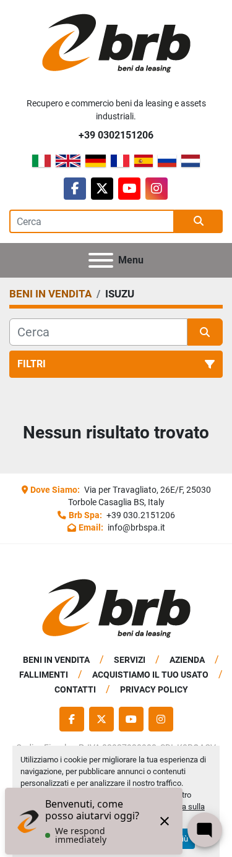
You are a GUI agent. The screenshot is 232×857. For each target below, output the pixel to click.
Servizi (129, 660)
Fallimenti (43, 675)
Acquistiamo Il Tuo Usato (150, 675)
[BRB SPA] (116, 608)
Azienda (187, 660)
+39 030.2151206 (140, 515)
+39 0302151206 (116, 135)
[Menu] (100, 260)
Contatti (75, 689)
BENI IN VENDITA (56, 660)
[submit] (198, 221)
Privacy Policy (154, 689)
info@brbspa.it (135, 527)
